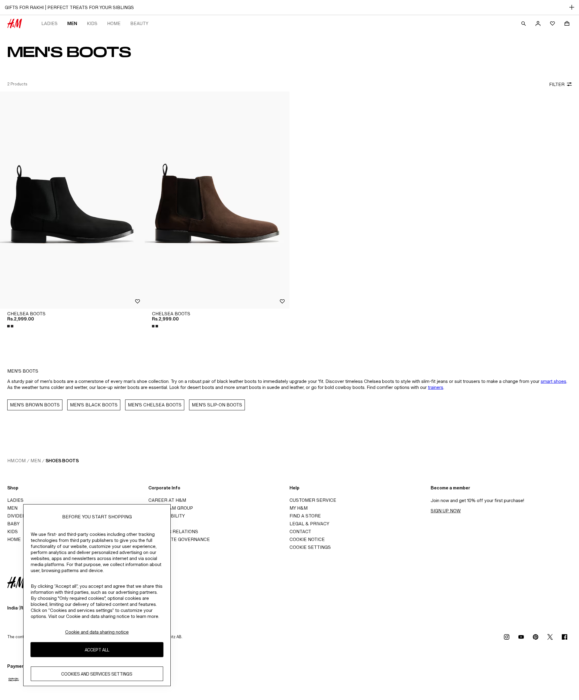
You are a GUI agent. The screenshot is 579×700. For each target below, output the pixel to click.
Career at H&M (167, 500)
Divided (16, 515)
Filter (557, 84)
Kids (92, 23)
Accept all (97, 649)
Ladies (49, 23)
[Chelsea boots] (72, 200)
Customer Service (313, 500)
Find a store (305, 515)
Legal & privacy (309, 523)
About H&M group (170, 508)
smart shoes (553, 381)
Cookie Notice (307, 539)
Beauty (139, 23)
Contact (300, 531)
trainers (435, 387)
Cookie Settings (310, 547)
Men (72, 23)
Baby (13, 523)
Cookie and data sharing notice (97, 632)
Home (114, 23)
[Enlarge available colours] (10, 326)
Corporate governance (179, 539)
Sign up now (446, 510)
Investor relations (173, 531)
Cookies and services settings (96, 673)
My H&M (299, 508)
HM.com (16, 460)
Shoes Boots (62, 460)
